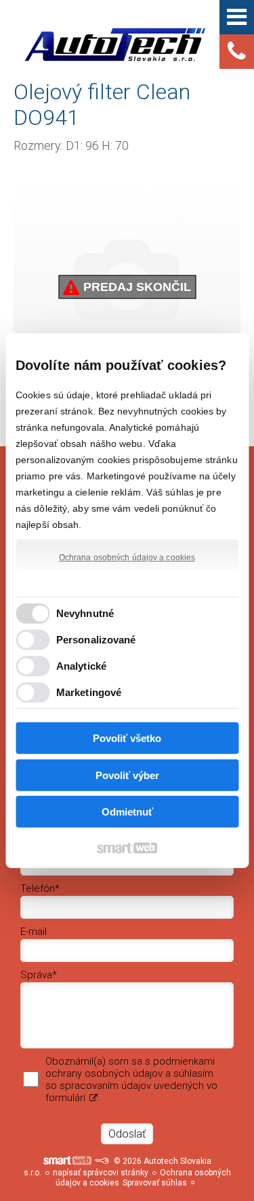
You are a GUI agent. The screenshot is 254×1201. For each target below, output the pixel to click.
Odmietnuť (127, 812)
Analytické (81, 666)
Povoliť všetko (127, 738)
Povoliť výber (127, 775)
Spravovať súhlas (155, 1182)
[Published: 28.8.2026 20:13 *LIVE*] (101, 1161)
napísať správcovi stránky (100, 1172)
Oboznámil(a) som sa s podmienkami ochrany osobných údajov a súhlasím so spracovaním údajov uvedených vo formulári (131, 1079)
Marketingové (88, 692)
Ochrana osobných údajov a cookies (127, 557)
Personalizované (96, 639)
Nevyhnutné (85, 613)
